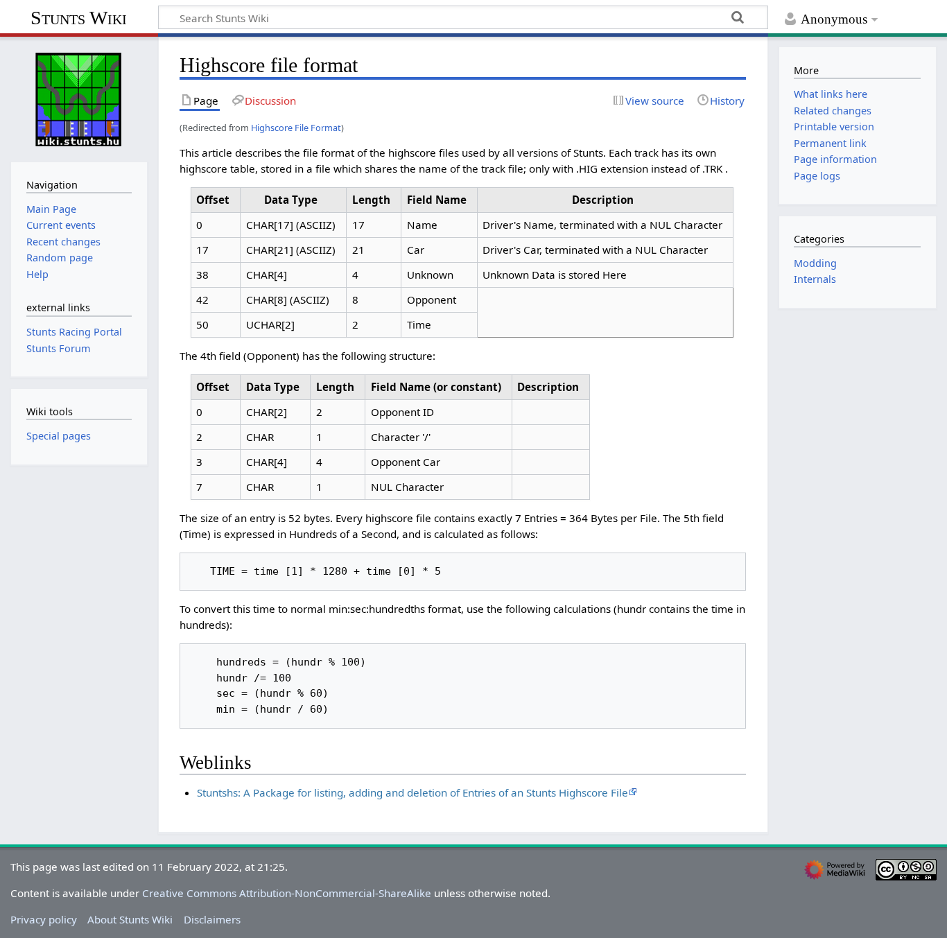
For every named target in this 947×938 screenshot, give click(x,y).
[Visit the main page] (79, 97)
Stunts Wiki (79, 17)
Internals (815, 279)
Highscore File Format (296, 127)
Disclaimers (212, 919)
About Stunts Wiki (130, 919)
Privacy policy (43, 919)
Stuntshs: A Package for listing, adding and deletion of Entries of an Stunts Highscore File (412, 792)
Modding (815, 263)
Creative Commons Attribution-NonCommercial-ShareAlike (286, 893)
